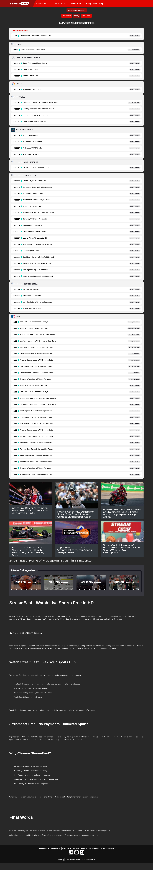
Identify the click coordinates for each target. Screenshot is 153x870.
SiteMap (61, 860)
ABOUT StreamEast (72, 860)
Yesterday (67, 16)
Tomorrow (86, 16)
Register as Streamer (76, 10)
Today (76, 16)
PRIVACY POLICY (88, 860)
